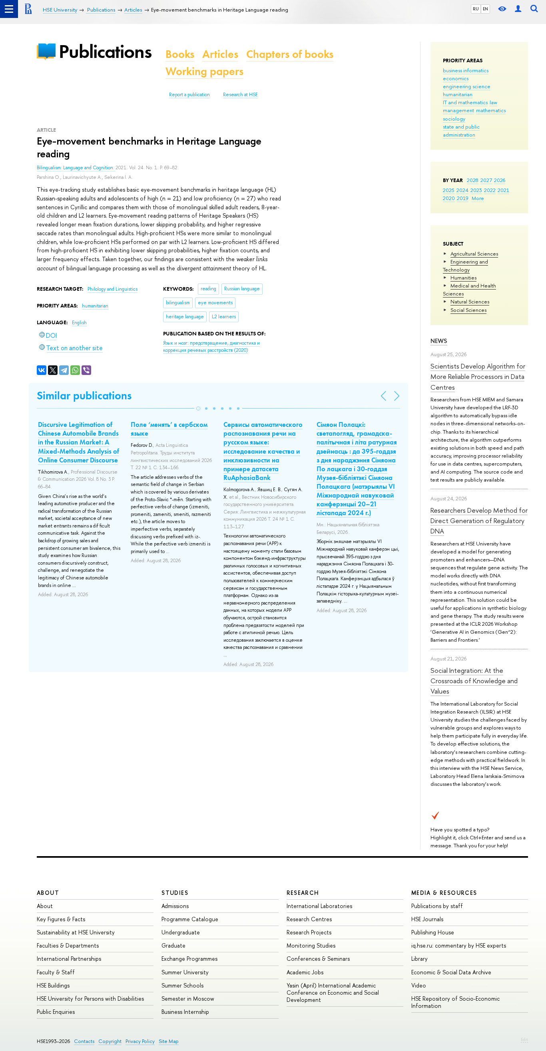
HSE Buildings (53, 985)
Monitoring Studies (311, 945)
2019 (462, 198)
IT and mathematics (465, 102)
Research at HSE (240, 94)
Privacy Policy (140, 1041)
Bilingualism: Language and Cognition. (76, 168)
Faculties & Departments (68, 945)
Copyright (110, 1041)
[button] (198, 408)
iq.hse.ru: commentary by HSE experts (458, 945)
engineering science (466, 86)
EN (485, 9)
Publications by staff (437, 906)
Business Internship (185, 1011)
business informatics (465, 70)
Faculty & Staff (56, 972)
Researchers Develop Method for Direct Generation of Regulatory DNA (479, 521)
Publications (105, 51)
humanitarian (457, 94)
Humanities (463, 277)
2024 (462, 190)
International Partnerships (69, 958)
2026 (499, 180)
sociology (454, 118)
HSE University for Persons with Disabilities (90, 998)
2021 (503, 190)
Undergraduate (180, 932)
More (478, 198)
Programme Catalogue (189, 919)
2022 (490, 190)
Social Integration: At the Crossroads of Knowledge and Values (474, 681)
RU (476, 9)
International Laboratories (319, 906)
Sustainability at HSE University (76, 932)
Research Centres (309, 919)
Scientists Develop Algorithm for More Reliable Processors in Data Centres (477, 376)
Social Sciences (468, 309)
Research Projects (309, 932)
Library (419, 958)
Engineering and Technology (465, 265)
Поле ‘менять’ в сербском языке (169, 429)
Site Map (169, 1041)
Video (418, 985)
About (48, 892)
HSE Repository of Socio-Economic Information (455, 1002)
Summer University (185, 972)
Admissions (175, 906)
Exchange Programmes (189, 958)
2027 (486, 180)
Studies (174, 892)
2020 (449, 198)
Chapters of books (289, 54)
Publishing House (432, 932)
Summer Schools (182, 985)
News (438, 341)
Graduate (173, 945)
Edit (524, 1039)
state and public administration (461, 130)
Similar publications (84, 396)
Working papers (204, 71)
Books (179, 54)
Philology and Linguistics (112, 289)
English (79, 322)
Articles (220, 54)
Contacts (84, 1041)
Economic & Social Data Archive (451, 972)
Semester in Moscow (187, 998)
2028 (472, 180)
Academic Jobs (305, 972)
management (458, 110)
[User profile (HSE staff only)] (518, 9)
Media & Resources (444, 892)
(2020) (211, 347)
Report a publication (189, 94)
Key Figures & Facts (61, 919)
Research (303, 892)
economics (455, 78)
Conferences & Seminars (318, 958)
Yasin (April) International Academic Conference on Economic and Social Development (333, 992)
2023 (476, 190)
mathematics (491, 110)
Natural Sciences (469, 301)
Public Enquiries (56, 1011)
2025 (448, 190)
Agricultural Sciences (474, 253)
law (493, 102)
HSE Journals (427, 919)
